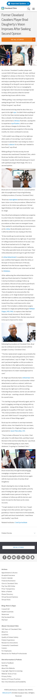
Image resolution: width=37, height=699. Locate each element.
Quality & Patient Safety (10, 637)
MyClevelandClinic (8, 617)
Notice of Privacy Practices (11, 679)
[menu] (33, 9)
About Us (5, 632)
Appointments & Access (9, 573)
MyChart (5, 620)
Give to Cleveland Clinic (10, 583)
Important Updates (18, 3)
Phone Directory (7, 594)
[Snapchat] (32, 557)
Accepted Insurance (8, 575)
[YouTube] (14, 557)
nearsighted (13, 200)
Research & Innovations (10, 643)
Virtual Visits (6, 600)
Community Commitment (10, 645)
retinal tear (26, 378)
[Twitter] (9, 557)
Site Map (5, 666)
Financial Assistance (8, 581)
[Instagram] (18, 557)
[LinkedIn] (23, 557)
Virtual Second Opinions (10, 597)
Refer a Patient (7, 591)
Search (29, 9)
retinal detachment (9, 257)
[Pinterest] (28, 557)
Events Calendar (7, 578)
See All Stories (17, 39)
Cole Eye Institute (21, 522)
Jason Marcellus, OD (17, 431)
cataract (12, 144)
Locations (5, 635)
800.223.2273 (6, 693)
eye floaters (15, 123)
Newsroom (5, 614)
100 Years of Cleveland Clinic (11, 629)
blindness (6, 271)
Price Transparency (8, 589)
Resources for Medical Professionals (14, 653)
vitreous (17, 121)
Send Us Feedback (8, 663)
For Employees (7, 651)
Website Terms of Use (9, 674)
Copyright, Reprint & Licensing (12, 671)
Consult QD (6, 609)
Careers (4, 648)
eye (15, 112)
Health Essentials (7, 612)
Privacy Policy (6, 676)
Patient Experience (8, 640)
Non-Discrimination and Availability (14, 682)
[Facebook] (4, 557)
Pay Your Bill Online (8, 586)
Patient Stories (7, 533)
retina (8, 229)
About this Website (8, 668)
